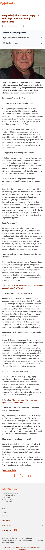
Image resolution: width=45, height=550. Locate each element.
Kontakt (4, 512)
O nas (3, 509)
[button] (14, 475)
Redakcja (5, 516)
